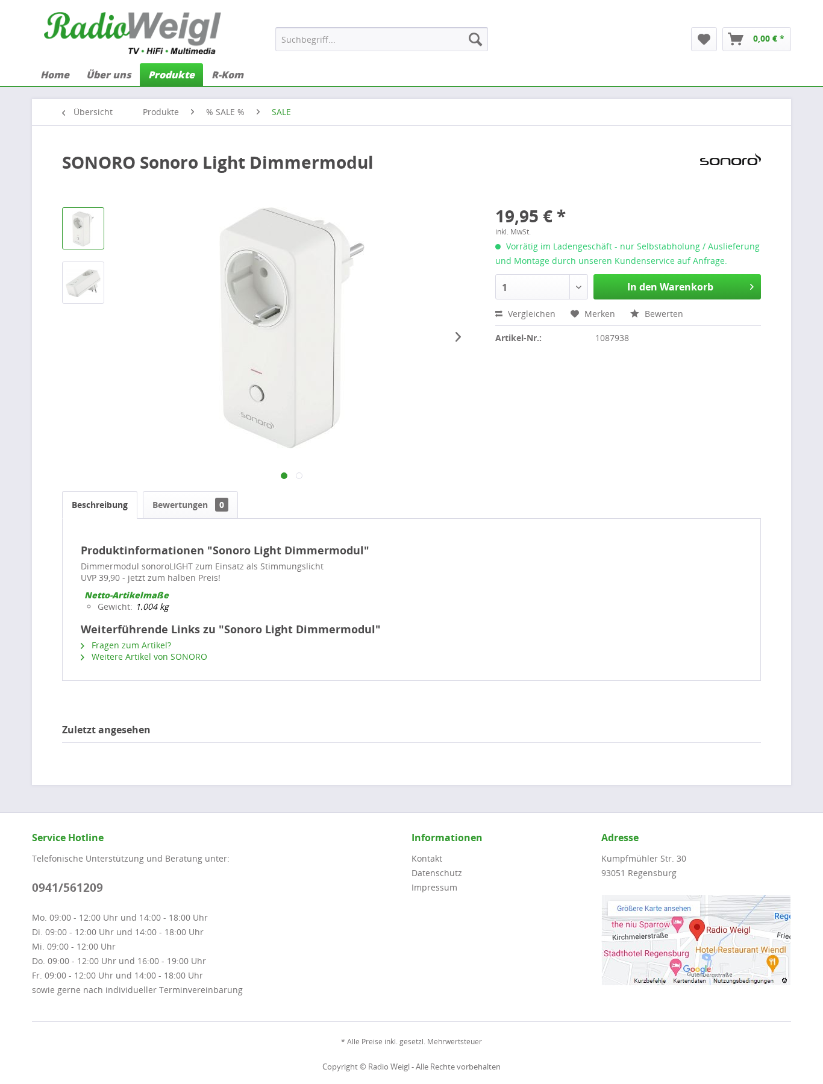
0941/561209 (67, 887)
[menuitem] (381, 39)
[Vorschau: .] (83, 228)
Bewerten (662, 313)
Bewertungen (188, 504)
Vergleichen (530, 313)
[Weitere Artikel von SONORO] (730, 174)
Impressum (434, 887)
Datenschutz (436, 873)
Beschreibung (100, 504)
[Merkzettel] (704, 39)
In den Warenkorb (670, 286)
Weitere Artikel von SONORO (148, 656)
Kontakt (426, 858)
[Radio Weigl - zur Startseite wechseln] (132, 33)
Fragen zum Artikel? (130, 645)
